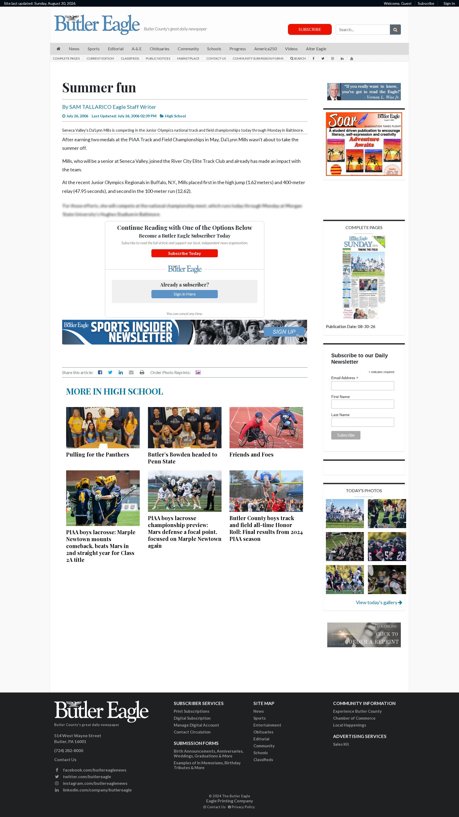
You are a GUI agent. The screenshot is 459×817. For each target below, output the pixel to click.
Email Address (344, 377)
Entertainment (267, 725)
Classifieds (130, 58)
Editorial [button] (116, 48)
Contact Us (216, 58)
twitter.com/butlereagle (86, 776)
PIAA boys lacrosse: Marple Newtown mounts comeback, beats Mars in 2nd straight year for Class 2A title (100, 545)
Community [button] (188, 48)
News (258, 711)
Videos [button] (291, 48)
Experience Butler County (357, 711)
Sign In (449, 3)
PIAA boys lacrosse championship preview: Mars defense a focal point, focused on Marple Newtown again (185, 531)
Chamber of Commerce (354, 718)
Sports (259, 718)
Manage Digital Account (196, 725)
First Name (340, 397)
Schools (260, 752)
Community (264, 745)
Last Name (340, 415)
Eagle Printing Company (229, 800)
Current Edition (100, 58)
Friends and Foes (252, 454)
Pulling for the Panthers (97, 454)
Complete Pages (66, 58)
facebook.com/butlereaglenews (94, 769)
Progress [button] (238, 48)
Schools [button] (214, 48)
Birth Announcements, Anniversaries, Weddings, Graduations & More (208, 753)
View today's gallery (377, 602)
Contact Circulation (192, 731)
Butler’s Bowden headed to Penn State (182, 458)
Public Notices (158, 58)
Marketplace (188, 58)
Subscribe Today (184, 253)
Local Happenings (349, 725)
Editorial (261, 738)
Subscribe (426, 3)
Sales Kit (341, 744)
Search (299, 58)
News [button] (74, 48)
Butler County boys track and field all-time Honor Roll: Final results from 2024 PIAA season (266, 528)
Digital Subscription (192, 718)
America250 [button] (265, 48)
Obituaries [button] (159, 48)
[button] (58, 49)
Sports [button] (94, 48)
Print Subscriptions (191, 711)
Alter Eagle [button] (316, 48)
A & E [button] (137, 48)
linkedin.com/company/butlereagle (97, 789)
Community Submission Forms (258, 58)
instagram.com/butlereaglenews (95, 783)
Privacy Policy (243, 807)
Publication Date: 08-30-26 (350, 326)
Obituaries (263, 731)
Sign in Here (185, 293)
